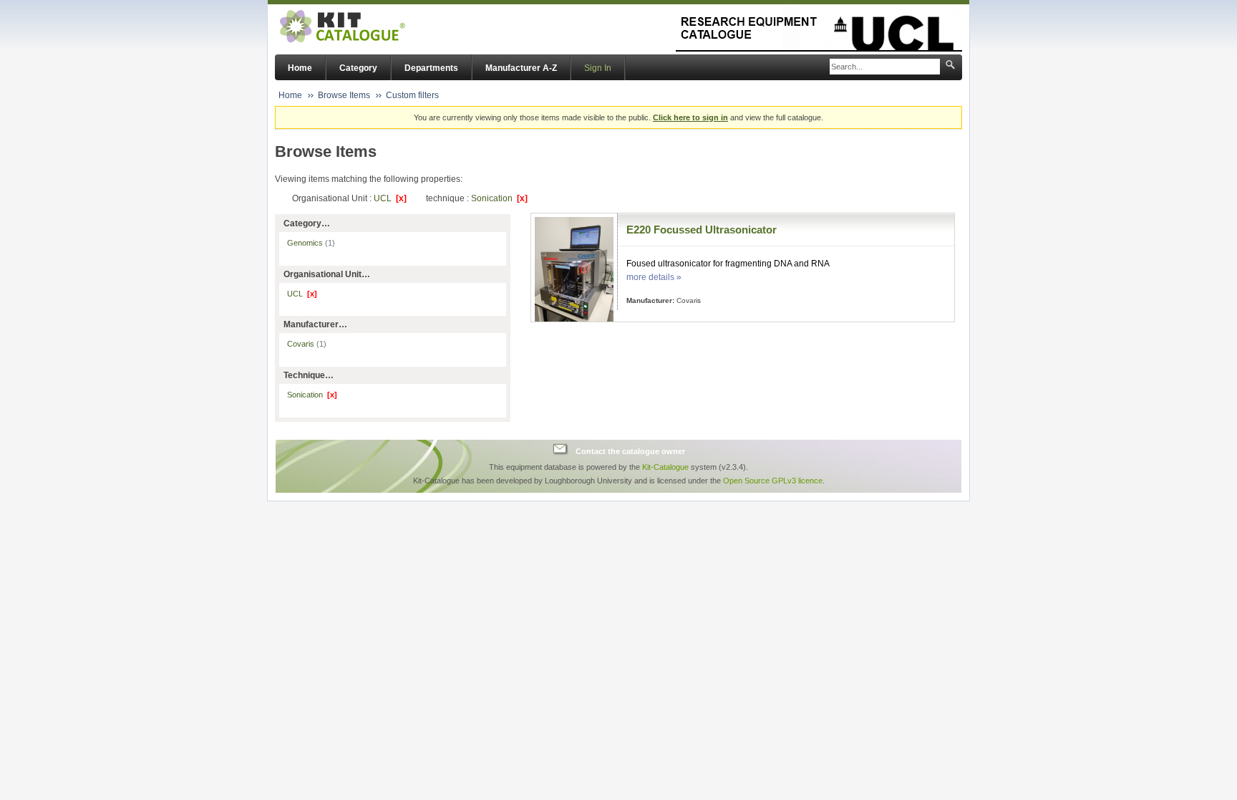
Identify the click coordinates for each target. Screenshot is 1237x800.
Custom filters (412, 95)
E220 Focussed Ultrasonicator (701, 229)
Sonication (499, 198)
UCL (390, 198)
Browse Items (344, 95)
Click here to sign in (690, 117)
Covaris (306, 343)
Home (300, 68)
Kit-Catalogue (665, 467)
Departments (431, 68)
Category (358, 68)
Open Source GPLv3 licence (773, 480)
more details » (653, 277)
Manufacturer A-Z (521, 68)
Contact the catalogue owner (630, 451)
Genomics (311, 242)
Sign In (597, 68)
